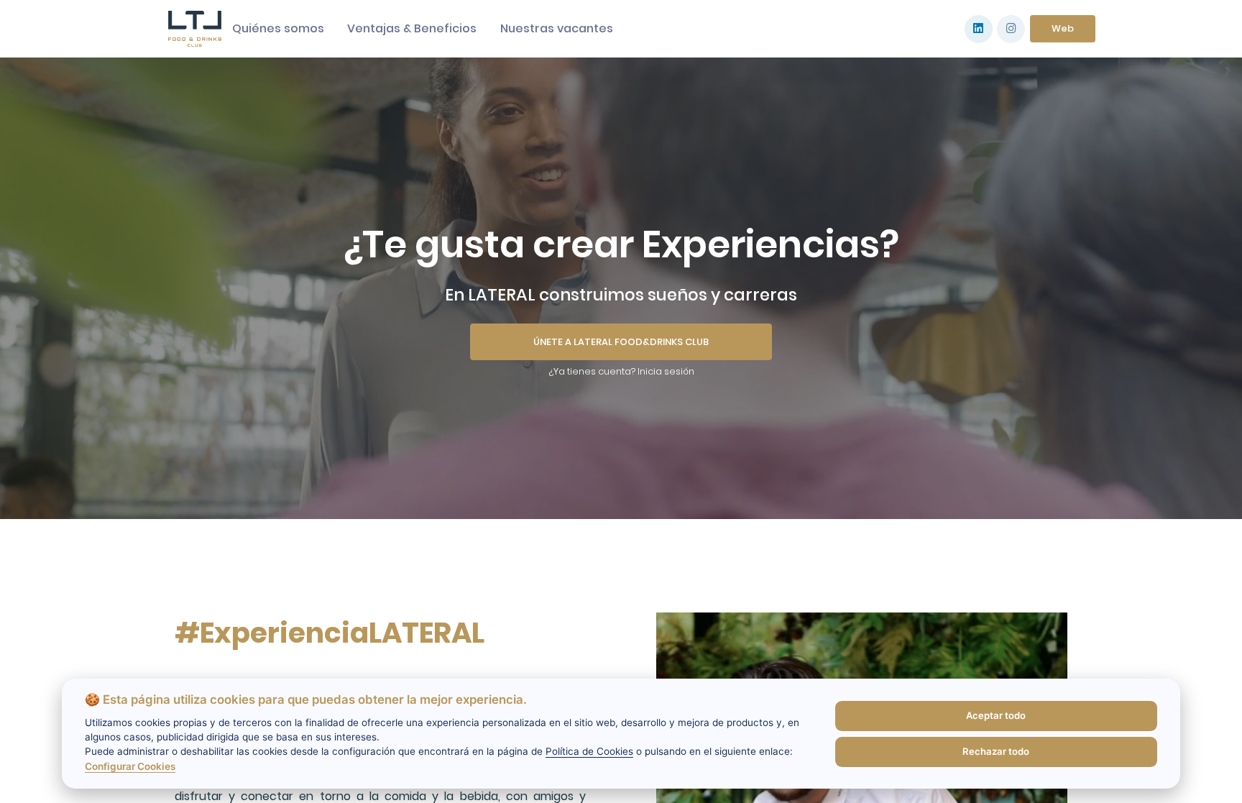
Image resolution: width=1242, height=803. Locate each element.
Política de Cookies (589, 751)
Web (1063, 28)
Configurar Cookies (130, 766)
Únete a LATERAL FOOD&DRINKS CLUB (621, 342)
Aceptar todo (996, 715)
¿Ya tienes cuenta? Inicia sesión (621, 371)
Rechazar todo (995, 751)
